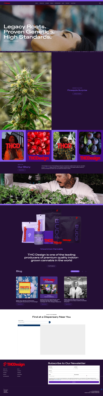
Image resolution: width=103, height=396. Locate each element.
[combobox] (86, 376)
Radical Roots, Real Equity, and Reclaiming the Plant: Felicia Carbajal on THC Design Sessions (50, 300)
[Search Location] (50, 322)
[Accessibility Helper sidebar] (102, 389)
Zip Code (50, 370)
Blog (63, 3)
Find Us (51, 3)
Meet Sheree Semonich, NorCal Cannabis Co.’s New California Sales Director (75, 300)
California (47, 167)
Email (50, 374)
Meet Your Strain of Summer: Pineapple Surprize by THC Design (27, 301)
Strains (47, 3)
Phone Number (76, 374)
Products (42, 3)
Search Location (20, 320)
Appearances (57, 3)
